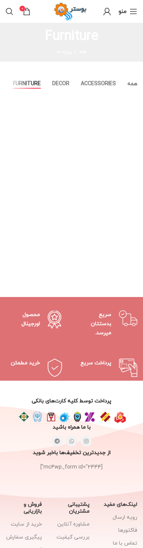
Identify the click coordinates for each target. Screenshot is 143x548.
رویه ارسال (124, 517)
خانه (83, 52)
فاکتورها (127, 530)
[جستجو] (9, 11)
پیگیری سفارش (24, 537)
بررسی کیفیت (73, 537)
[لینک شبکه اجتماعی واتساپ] (71, 441)
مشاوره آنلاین (73, 524)
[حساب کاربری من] (107, 11)
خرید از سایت (26, 524)
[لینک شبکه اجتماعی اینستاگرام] (86, 441)
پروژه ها (64, 52)
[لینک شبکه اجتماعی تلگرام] (57, 441)
